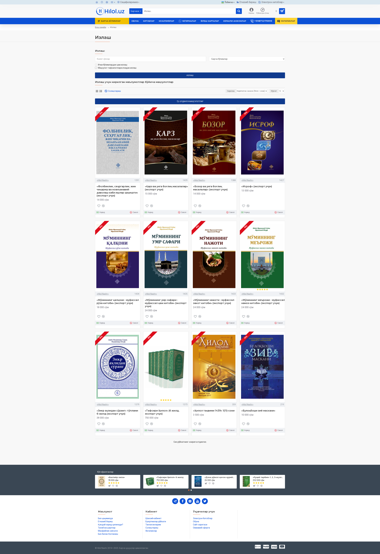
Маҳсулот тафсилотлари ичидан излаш (117, 68)
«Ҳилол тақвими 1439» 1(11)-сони (214, 410)
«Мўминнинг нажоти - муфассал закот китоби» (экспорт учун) (213, 302)
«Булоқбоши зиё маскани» (258, 410)
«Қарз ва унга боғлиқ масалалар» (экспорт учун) (166, 188)
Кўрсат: (274, 91)
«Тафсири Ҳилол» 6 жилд (169, 477)
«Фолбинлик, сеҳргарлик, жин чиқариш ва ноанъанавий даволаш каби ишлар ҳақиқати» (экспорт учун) (117, 191)
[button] (188, 490)
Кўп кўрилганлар (105, 472)
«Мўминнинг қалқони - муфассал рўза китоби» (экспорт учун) (118, 302)
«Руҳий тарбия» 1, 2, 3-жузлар (268, 477)
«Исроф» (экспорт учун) (256, 186)
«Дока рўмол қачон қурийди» (220, 477)
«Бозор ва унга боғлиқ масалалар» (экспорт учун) (210, 188)
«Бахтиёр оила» (116, 477)
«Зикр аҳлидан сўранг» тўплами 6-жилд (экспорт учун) (117, 412)
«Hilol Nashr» (103, 180)
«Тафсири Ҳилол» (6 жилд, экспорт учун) (162, 412)
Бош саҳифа (100, 27)
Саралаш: (231, 91)
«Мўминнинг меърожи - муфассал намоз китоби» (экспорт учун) (263, 302)
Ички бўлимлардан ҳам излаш (112, 65)
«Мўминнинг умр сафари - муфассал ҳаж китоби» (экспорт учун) (166, 303)
